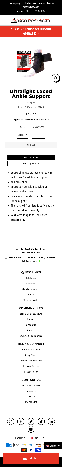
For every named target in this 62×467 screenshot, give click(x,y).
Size (22, 127)
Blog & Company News (31, 313)
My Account (31, 401)
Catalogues (31, 278)
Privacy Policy (31, 371)
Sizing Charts (31, 355)
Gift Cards (31, 324)
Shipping (16, 119)
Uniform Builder (30, 300)
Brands (31, 294)
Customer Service (31, 349)
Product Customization (31, 360)
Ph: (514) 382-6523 (31, 385)
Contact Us (31, 391)
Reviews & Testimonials (31, 335)
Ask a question (31, 163)
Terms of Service (31, 366)
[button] (53, 445)
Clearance (31, 283)
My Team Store (24, 11)
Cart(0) (41, 11)
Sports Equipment (31, 289)
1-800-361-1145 (31, 252)
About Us (31, 330)
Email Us (31, 396)
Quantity (38, 127)
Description (31, 157)
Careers (31, 319)
